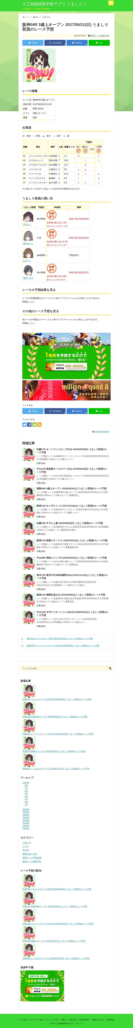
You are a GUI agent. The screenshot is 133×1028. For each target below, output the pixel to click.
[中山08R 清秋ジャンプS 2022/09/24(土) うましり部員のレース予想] (28, 563)
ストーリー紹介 (53, 1020)
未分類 (26, 850)
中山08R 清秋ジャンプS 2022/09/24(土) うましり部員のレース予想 (72, 557)
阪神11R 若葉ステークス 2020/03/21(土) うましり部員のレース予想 (72, 540)
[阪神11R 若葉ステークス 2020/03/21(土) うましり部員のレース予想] (28, 545)
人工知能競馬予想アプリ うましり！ (54, 4)
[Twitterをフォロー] (24, 424)
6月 (26, 791)
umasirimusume (102, 431)
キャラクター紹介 (37, 1020)
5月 (26, 794)
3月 (26, 799)
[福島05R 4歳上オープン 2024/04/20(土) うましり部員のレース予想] (28, 493)
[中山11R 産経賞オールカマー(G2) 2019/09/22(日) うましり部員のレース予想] (28, 474)
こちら (32, 302)
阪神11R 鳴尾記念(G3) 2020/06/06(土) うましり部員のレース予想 (71, 594)
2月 (26, 802)
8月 (26, 785)
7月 (26, 788)
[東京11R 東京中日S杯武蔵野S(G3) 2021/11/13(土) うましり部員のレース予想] (28, 580)
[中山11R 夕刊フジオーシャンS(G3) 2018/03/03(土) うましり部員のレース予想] (28, 617)
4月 (26, 796)
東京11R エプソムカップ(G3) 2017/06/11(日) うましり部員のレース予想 (60, 638)
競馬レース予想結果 (32, 858)
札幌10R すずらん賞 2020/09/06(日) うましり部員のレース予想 (70, 523)
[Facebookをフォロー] (29, 424)
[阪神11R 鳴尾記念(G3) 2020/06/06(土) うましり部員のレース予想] (28, 600)
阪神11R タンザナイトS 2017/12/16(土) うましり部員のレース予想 (72, 505)
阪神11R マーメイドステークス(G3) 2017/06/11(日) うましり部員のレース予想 (63, 645)
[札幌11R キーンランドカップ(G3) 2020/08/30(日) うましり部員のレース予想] (28, 454)
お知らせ (27, 843)
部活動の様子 (84, 1020)
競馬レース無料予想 (100, 36)
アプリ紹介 (23, 1020)
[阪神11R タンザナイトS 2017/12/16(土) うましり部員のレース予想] (28, 511)
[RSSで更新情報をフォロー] (39, 424)
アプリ (26, 846)
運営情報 (110, 1020)
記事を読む (41, 463)
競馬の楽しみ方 (30, 854)
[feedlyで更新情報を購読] (34, 424)
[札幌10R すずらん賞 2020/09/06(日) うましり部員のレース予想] (28, 528)
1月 (26, 804)
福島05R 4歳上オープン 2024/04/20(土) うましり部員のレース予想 (72, 488)
